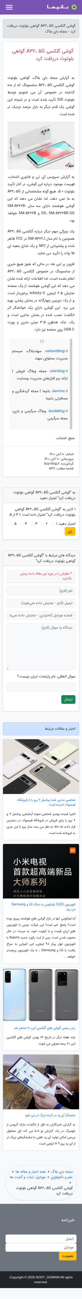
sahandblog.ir (56, 351)
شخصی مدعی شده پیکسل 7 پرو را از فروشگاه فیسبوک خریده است (46, 802)
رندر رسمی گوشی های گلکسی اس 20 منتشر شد (44, 1028)
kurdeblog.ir (58, 411)
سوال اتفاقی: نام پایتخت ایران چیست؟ (46, 676)
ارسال (68, 699)
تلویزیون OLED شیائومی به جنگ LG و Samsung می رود (43, 907)
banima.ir (60, 391)
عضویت (68, 1256)
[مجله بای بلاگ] (62, 7)
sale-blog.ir (59, 371)
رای (70, 531)
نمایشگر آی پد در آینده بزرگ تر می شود (50, 1115)
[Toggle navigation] (9, 7)
